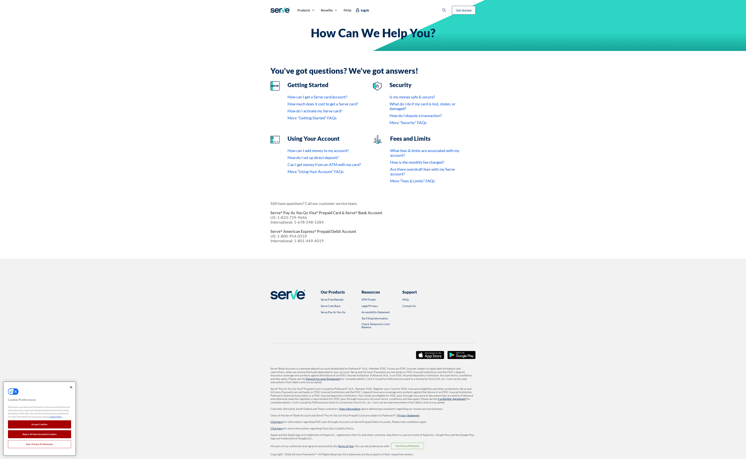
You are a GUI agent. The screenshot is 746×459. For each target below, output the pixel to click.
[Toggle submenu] (313, 10)
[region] (39, 418)
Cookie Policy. (55, 416)
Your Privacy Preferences (407, 446)
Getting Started (308, 84)
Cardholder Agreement (452, 398)
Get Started (463, 10)
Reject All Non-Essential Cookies (40, 434)
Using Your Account (314, 138)
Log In (365, 10)
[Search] (444, 10)
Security (401, 84)
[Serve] (280, 10)
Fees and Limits (410, 138)
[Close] (71, 387)
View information (349, 408)
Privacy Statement (408, 415)
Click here (276, 421)
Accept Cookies (39, 424)
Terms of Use (346, 446)
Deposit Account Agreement (323, 378)
